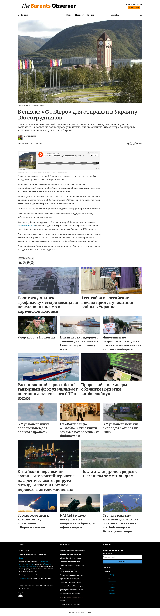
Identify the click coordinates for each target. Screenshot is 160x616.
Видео (69, 15)
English (24, 15)
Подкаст (79, 15)
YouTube (112, 593)
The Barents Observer (24, 172)
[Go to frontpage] (49, 6)
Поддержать (23, 578)
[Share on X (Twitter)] (133, 143)
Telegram (112, 587)
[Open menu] (18, 15)
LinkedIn (111, 590)
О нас (21, 558)
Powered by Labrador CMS (80, 612)
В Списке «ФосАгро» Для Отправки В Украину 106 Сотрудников (49, 172)
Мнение (90, 15)
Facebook (112, 581)
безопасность (26, 258)
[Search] (141, 15)
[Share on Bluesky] (140, 143)
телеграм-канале (26, 226)
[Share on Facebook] (129, 143)
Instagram (112, 584)
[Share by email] (136, 143)
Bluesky (111, 575)
